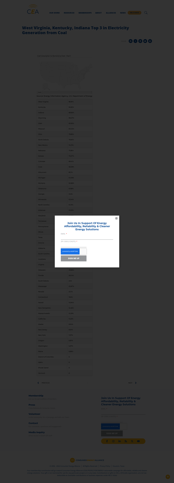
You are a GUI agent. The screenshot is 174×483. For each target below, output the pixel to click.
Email (63, 234)
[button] (116, 218)
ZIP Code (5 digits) (68, 242)
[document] (87, 241)
